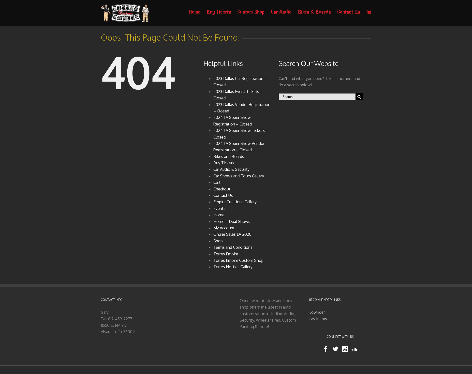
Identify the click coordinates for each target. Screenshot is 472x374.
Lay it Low (318, 318)
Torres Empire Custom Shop (238, 260)
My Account (224, 227)
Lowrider (317, 312)
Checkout (221, 189)
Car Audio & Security (231, 169)
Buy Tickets (223, 162)
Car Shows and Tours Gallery (238, 175)
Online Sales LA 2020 (232, 234)
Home (218, 214)
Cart (217, 182)
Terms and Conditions (232, 247)
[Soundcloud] (354, 349)
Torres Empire (225, 253)
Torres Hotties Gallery (232, 266)
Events (219, 208)
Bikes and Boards (228, 156)
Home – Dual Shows (231, 221)
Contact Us (223, 195)
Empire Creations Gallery (235, 201)
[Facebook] (326, 349)
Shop (218, 240)
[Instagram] (345, 349)
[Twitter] (335, 349)
